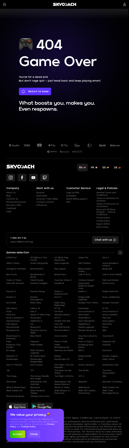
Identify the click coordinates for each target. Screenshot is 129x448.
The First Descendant (108, 371)
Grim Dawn (83, 315)
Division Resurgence (36, 298)
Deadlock (59, 283)
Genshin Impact (62, 315)
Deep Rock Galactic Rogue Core (86, 285)
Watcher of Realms (112, 382)
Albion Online (13, 263)
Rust (80, 359)
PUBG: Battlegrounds (61, 346)
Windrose (35, 387)
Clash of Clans (13, 280)
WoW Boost (84, 387)
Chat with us (103, 239)
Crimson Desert (86, 280)
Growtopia (35, 318)
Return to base (38, 91)
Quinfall (106, 345)
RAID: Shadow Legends (37, 351)
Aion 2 (105, 257)
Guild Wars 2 (84, 318)
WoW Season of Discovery (62, 391)
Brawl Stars (60, 274)
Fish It (33, 311)
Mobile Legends (86, 327)
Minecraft (35, 327)
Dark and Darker (110, 280)
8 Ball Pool (11, 257)
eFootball (11, 303)
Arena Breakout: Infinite (110, 264)
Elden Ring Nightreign (59, 304)
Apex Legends (61, 263)
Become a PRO (13, 205)
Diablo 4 (82, 291)
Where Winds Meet (16, 387)
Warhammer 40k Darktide (38, 383)
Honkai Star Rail (62, 321)
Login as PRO (72, 193)
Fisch (8, 311)
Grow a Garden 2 (14, 318)
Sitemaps (71, 196)
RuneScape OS (62, 359)
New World (35, 336)
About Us (11, 193)
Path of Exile (60, 342)
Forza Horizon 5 (86, 311)
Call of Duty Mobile (112, 274)
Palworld (34, 342)
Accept (18, 434)
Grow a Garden (110, 315)
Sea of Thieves (14, 365)
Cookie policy (103, 221)
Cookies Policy (28, 427)
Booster (40, 193)
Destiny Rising (37, 291)
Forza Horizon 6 (110, 311)
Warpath (82, 382)
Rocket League (110, 356)
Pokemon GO (108, 342)
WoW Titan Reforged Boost (110, 391)
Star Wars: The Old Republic (63, 366)
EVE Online (11, 308)
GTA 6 (57, 318)
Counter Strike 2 (63, 280)
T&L (8, 370)
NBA (104, 330)
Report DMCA (103, 224)
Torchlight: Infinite (63, 376)
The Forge (11, 376)
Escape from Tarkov (88, 303)
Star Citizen (36, 365)
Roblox (57, 356)
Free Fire (10, 315)
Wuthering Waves (15, 396)
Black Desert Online (85, 270)
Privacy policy (103, 218)
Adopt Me (83, 257)
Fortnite (58, 311)
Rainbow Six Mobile (63, 350)
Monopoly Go (12, 330)
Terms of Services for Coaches (107, 199)
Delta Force (108, 283)
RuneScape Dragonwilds (36, 360)
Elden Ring (35, 303)
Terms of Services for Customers (107, 205)
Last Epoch (11, 324)
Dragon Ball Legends (84, 298)
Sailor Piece (108, 359)
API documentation (16, 202)
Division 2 (11, 297)
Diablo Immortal (110, 291)
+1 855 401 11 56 (18, 238)
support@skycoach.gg (21, 242)
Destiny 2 (11, 291)
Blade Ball (107, 269)
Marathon (107, 324)
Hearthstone (13, 321)
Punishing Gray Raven (85, 346)
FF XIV (105, 308)
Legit (8, 211)
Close (34, 434)
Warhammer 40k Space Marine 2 (62, 383)
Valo (104, 376)
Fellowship (83, 308)
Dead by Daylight (39, 283)
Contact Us (12, 199)
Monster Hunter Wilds (38, 331)
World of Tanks (61, 387)
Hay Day (106, 318)
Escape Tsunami (110, 303)
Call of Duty (84, 274)
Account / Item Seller (47, 199)
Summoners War (110, 365)
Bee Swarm (60, 269)
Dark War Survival (15, 283)
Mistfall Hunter (62, 327)
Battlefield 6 (37, 269)
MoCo (105, 327)
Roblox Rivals (84, 356)
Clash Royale (36, 280)
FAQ (68, 202)
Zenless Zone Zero (40, 396)
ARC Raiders (84, 263)
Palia (8, 342)
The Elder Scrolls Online (62, 371)
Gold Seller (41, 196)
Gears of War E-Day (40, 315)
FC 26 (57, 308)
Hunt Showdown (86, 321)
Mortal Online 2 (62, 330)
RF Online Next (37, 356)
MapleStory (84, 324)
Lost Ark (58, 324)
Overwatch (108, 336)
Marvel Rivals (12, 327)
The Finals (83, 370)
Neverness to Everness (13, 337)
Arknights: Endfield (15, 269)
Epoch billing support (76, 199)
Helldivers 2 (36, 321)
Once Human (60, 336)
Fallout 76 (35, 308)
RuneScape (12, 359)
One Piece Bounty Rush (87, 337)
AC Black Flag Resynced (61, 258)
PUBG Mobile (36, 345)
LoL (32, 324)
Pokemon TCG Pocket (13, 346)
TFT (32, 370)
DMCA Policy (102, 227)
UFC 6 (81, 376)
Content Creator (45, 202)
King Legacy (108, 321)
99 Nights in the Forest (38, 258)
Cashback (11, 208)
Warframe (11, 382)
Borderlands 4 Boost (37, 275)
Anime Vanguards (39, 263)
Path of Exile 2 (85, 342)
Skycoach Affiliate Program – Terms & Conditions (105, 212)
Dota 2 (57, 297)
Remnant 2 (11, 356)
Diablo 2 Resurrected (60, 292)
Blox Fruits (11, 274)
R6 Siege (10, 350)
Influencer (41, 205)
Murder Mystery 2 (87, 330)
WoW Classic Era (110, 387)
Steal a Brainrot (86, 365)
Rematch (107, 350)
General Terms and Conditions (106, 194)
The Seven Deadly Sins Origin (39, 377)
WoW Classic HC (14, 390)
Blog (8, 196)
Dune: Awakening (111, 297)
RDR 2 (81, 350)
